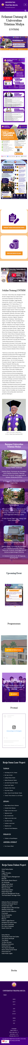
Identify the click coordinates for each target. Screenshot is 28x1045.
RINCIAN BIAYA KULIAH (14, 253)
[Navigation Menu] (25, 4)
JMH (14, 1023)
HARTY (14, 1001)
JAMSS (14, 999)
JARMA (14, 1018)
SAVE (14, 1008)
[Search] (25, 10)
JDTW (14, 1020)
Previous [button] (7, 596)
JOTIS (14, 1004)
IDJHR (14, 1011)
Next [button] (20, 596)
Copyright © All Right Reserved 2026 (11, 1038)
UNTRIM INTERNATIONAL (14, 650)
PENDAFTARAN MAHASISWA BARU (14, 227)
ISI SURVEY (14, 694)
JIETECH (14, 1013)
